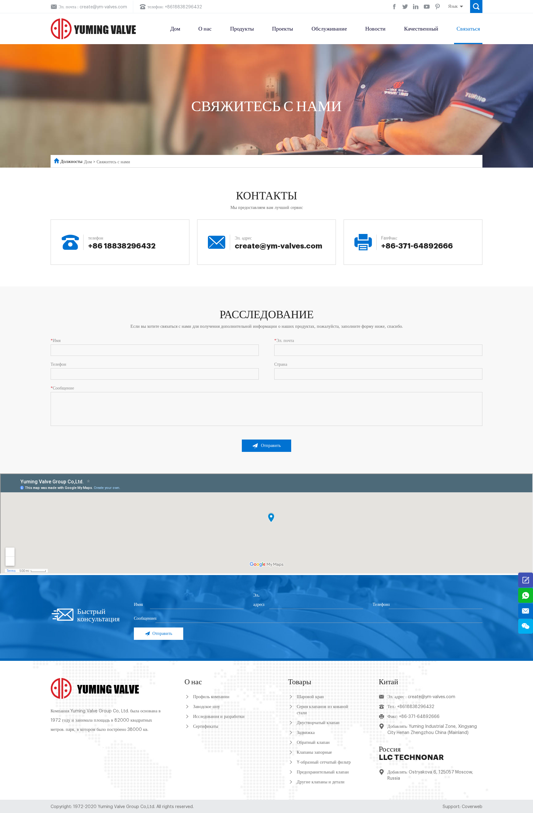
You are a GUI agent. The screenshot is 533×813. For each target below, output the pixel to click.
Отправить (271, 446)
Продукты (242, 28)
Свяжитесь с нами (113, 162)
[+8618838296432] (525, 595)
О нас (205, 28)
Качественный (421, 28)
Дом (175, 28)
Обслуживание (329, 28)
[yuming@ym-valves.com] (525, 610)
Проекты (282, 28)
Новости (375, 28)
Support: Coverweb (462, 807)
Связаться (468, 28)
